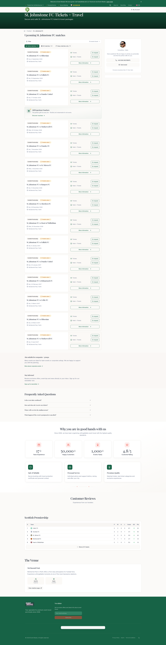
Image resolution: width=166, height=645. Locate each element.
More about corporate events (33, 366)
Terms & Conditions (130, 637)
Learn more (109, 1)
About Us (116, 5)
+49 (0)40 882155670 (124, 60)
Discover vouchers (37, 115)
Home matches (32, 46)
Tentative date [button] (45, 52)
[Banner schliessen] (141, 2)
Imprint (122, 637)
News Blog (123, 5)
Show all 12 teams (84, 547)
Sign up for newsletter (31, 384)
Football (29, 31)
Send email (124, 64)
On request (95, 52)
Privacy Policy (115, 637)
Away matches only (64, 46)
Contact (130, 5)
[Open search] (110, 5)
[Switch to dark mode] (139, 637)
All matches (47, 46)
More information (83, 63)
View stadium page (34, 588)
